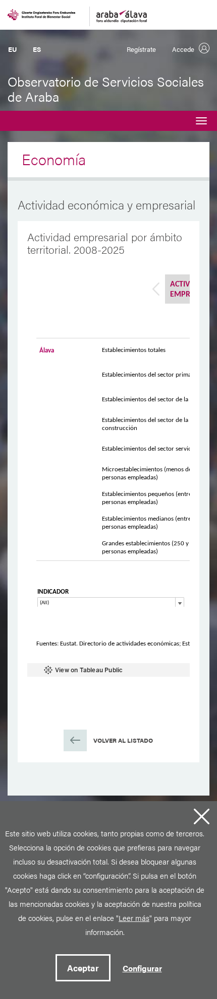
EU (12, 49)
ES (37, 49)
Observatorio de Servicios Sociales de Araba (106, 89)
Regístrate (141, 49)
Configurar (142, 968)
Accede (183, 49)
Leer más (134, 917)
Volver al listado (123, 740)
